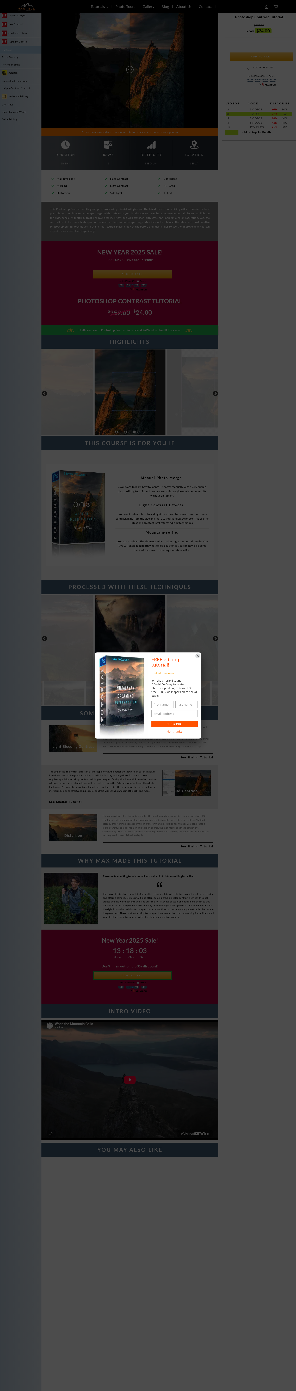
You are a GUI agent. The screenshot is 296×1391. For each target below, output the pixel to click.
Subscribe (175, 724)
